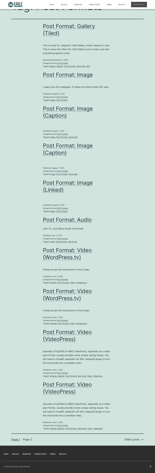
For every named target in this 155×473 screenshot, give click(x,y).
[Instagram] (150, 466)
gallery (53, 66)
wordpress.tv (81, 282)
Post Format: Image (68, 74)
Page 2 (27, 439)
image (52, 100)
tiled (88, 66)
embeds (53, 282)
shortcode (80, 66)
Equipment (78, 4)
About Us (121, 4)
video (72, 282)
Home (51, 4)
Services (64, 4)
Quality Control (94, 4)
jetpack (60, 66)
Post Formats (62, 63)
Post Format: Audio (67, 219)
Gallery (109, 4)
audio (52, 242)
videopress (98, 376)
